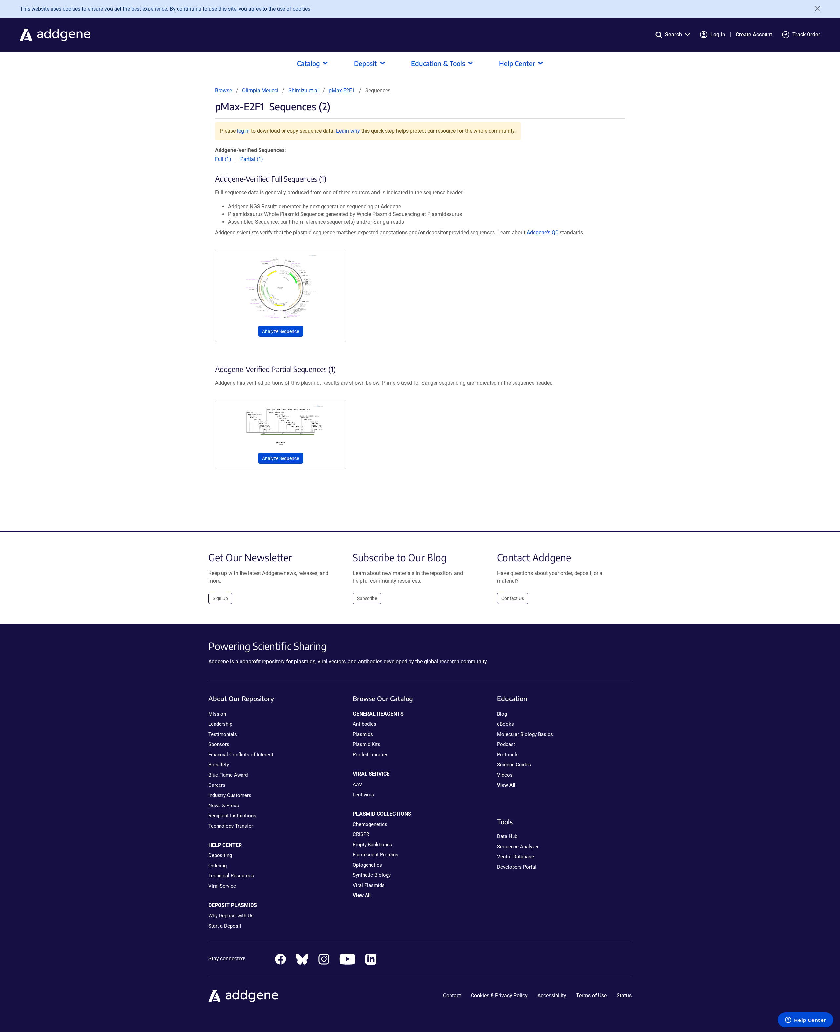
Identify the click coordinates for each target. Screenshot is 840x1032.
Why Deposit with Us (231, 916)
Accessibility (551, 995)
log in (243, 131)
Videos (505, 775)
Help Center (517, 63)
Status (624, 995)
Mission (217, 714)
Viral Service (222, 886)
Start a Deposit (224, 926)
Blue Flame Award (228, 775)
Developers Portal (516, 867)
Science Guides (514, 765)
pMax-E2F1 (342, 90)
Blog (502, 714)
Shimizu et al (304, 90)
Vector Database (515, 857)
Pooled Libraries (370, 755)
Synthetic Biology (372, 875)
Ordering (217, 866)
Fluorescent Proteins (375, 855)
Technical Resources (231, 876)
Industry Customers (229, 795)
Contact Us (512, 598)
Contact (452, 995)
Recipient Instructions (232, 816)
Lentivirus (363, 795)
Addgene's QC (542, 232)
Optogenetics (367, 865)
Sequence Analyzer (518, 846)
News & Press (223, 805)
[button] (672, 34)
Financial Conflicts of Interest (240, 755)
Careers (216, 785)
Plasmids (363, 734)
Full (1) (223, 159)
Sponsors (218, 744)
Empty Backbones (372, 845)
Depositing (220, 855)
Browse (223, 90)
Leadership (220, 724)
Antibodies (364, 724)
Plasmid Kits (366, 744)
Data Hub (507, 836)
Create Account (754, 35)
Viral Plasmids (369, 885)
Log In (717, 35)
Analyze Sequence (280, 331)
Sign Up (220, 598)
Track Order (806, 35)
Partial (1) (251, 159)
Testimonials (222, 734)
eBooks (505, 724)
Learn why (348, 131)
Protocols (508, 755)
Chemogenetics (370, 824)
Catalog (308, 63)
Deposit (365, 63)
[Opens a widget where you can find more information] (805, 1020)
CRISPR (361, 834)
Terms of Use (591, 995)
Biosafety (218, 765)
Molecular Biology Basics (525, 734)
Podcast (506, 744)
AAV (357, 784)
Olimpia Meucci (260, 90)
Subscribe (367, 598)
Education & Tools (438, 63)
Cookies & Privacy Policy (499, 995)
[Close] (815, 8)
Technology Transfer (230, 826)
